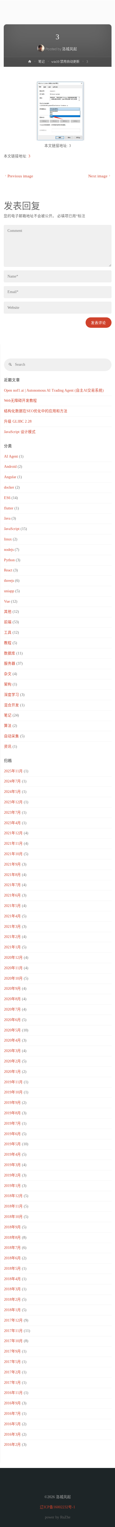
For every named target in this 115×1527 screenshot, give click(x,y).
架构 (7, 684)
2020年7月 (12, 1009)
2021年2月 (12, 937)
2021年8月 (12, 875)
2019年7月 (12, 1123)
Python (9, 560)
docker (9, 487)
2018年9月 (12, 1227)
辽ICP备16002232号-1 (57, 1507)
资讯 (7, 747)
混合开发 (11, 705)
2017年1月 (12, 1383)
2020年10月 (13, 978)
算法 (7, 726)
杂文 (7, 674)
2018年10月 (13, 1217)
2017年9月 (12, 1351)
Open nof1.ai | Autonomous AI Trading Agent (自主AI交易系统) (54, 390)
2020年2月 (12, 1061)
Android (10, 467)
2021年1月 (12, 947)
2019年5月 (12, 1144)
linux (8, 539)
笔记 (41, 62)
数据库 (9, 653)
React (8, 570)
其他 (7, 612)
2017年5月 (12, 1362)
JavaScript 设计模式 (20, 432)
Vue (7, 601)
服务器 (9, 663)
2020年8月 (12, 999)
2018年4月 (12, 1279)
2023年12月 (13, 802)
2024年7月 (12, 781)
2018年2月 (12, 1300)
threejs (9, 581)
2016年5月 (12, 1424)
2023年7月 (12, 813)
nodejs (9, 550)
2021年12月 (13, 833)
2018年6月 (12, 1258)
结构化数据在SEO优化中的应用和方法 (35, 411)
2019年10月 (13, 1092)
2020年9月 (12, 989)
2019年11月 (13, 1082)
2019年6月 (12, 1134)
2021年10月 (13, 854)
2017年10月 (13, 1341)
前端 (7, 622)
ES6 (7, 498)
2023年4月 (12, 823)
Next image (98, 176)
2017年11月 (13, 1331)
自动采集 (11, 736)
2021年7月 (12, 885)
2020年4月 (12, 1040)
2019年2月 (12, 1175)
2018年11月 (13, 1206)
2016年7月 (12, 1414)
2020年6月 (12, 1020)
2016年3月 (12, 1434)
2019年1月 (12, 1186)
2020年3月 (12, 1051)
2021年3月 (12, 927)
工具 (7, 632)
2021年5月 (12, 906)
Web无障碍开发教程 (20, 401)
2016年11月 (13, 1393)
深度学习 (11, 695)
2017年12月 (13, 1320)
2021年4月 (12, 916)
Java (7, 518)
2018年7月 (12, 1248)
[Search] (10, 365)
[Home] (29, 62)
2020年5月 (12, 1030)
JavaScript (12, 529)
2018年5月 (12, 1269)
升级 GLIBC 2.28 (18, 421)
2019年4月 (12, 1154)
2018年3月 (12, 1289)
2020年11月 (13, 968)
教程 (7, 643)
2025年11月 (13, 771)
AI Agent (11, 456)
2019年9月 (12, 1103)
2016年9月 (12, 1403)
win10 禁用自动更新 (65, 62)
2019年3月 (12, 1165)
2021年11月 (13, 844)
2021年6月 (12, 895)
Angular (10, 477)
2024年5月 (12, 792)
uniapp (9, 591)
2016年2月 (12, 1445)
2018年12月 (13, 1196)
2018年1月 (12, 1310)
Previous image (20, 176)
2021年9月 (12, 864)
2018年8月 (12, 1238)
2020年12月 (13, 958)
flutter (8, 508)
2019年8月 (12, 1113)
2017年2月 (12, 1372)
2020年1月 (12, 1072)
